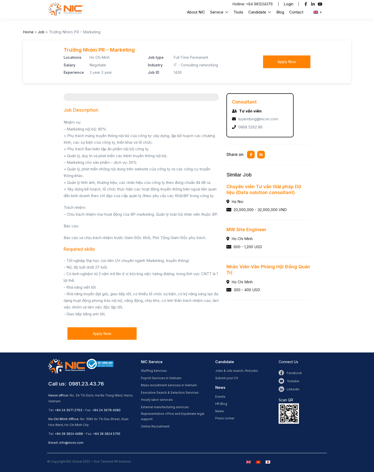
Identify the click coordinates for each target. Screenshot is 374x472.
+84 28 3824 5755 (106, 434)
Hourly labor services (157, 400)
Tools (238, 12)
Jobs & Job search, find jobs (236, 371)
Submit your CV (226, 378)
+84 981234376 (259, 4)
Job (41, 31)
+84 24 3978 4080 (106, 410)
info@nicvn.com (71, 443)
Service (217, 12)
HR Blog (221, 404)
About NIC (196, 12)
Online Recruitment (155, 426)
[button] (288, 4)
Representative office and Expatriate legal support (172, 416)
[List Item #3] (321, 4)
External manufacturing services (165, 407)
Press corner (224, 418)
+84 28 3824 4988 (69, 434)
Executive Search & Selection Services (170, 392)
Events (220, 397)
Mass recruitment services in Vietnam (169, 385)
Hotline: (239, 4)
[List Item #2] (313, 4)
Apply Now (287, 62)
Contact (296, 12)
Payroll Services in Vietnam (161, 378)
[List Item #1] (306, 4)
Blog (280, 12)
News (219, 411)
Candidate (257, 12)
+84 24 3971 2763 (68, 410)
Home (28, 31)
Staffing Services (154, 371)
